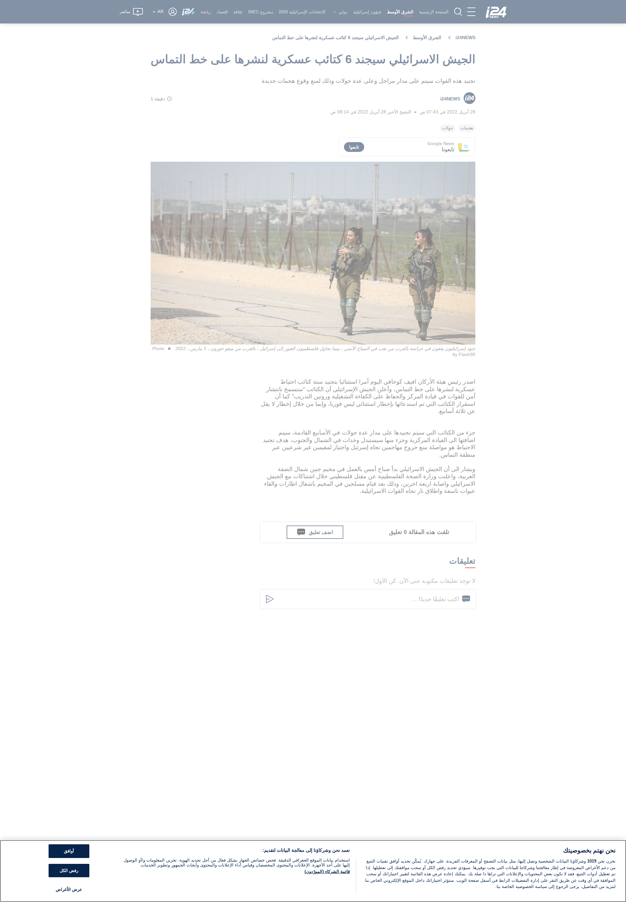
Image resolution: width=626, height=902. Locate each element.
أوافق (69, 851)
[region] (313, 871)
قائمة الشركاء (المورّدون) (327, 871)
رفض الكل (69, 870)
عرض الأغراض (69, 889)
